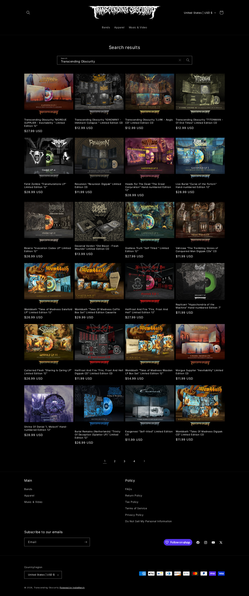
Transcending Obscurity (46, 587)
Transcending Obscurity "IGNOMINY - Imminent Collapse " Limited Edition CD (99, 121)
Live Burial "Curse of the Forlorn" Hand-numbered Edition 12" (196, 185)
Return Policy (133, 495)
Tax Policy (132, 501)
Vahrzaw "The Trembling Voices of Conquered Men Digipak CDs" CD (197, 250)
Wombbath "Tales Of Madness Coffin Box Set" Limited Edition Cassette (97, 311)
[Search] (188, 60)
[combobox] (124, 60)
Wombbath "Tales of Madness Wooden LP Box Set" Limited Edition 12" (149, 372)
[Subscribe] (86, 542)
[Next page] (144, 461)
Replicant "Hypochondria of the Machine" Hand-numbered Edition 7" (198, 306)
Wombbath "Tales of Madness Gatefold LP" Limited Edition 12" (48, 311)
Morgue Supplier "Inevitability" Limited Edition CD (199, 372)
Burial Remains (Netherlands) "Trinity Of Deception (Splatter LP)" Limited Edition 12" (97, 434)
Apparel (29, 495)
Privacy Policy (134, 514)
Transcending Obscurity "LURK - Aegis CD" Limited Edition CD (149, 121)
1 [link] (105, 461)
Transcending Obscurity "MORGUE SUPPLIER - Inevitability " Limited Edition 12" (45, 122)
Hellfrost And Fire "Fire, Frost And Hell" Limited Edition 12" (146, 311)
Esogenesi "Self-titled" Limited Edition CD (149, 433)
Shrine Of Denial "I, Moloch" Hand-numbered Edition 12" (45, 428)
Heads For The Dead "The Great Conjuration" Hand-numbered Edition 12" (148, 187)
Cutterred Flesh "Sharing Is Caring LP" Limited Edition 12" (48, 372)
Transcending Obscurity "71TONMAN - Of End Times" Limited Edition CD (199, 121)
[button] (28, 13)
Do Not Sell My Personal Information (148, 521)
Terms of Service (136, 508)
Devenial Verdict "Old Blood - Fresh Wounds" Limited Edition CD (97, 247)
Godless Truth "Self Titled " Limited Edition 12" (147, 250)
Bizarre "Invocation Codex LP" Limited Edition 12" (47, 250)
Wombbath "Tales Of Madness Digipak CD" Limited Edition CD (199, 433)
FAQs (128, 489)
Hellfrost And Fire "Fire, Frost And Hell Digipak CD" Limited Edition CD (99, 372)
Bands (28, 489)
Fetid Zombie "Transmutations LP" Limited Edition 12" (45, 185)
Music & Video (33, 501)
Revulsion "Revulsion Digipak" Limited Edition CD (98, 185)
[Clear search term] (180, 60)
